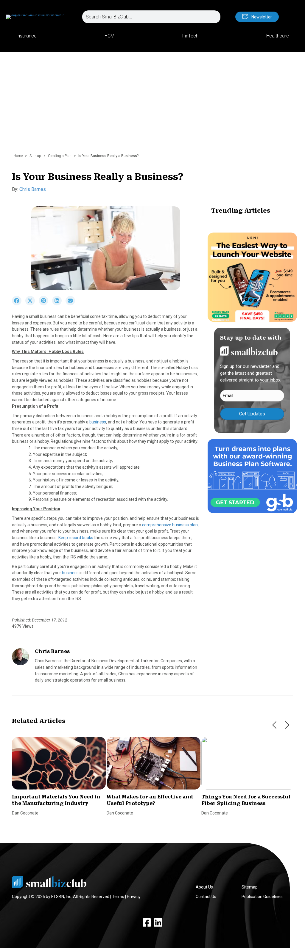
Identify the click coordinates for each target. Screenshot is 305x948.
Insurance (26, 36)
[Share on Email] (72, 304)
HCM (109, 36)
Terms (118, 896)
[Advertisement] (152, 105)
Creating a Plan (59, 156)
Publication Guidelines (262, 896)
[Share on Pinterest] (45, 304)
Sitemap (250, 887)
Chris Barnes (32, 189)
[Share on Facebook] (18, 304)
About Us (204, 887)
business (97, 422)
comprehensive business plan (170, 524)
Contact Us (206, 896)
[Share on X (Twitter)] (32, 304)
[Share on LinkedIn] (59, 304)
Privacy (134, 896)
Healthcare (277, 36)
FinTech (190, 36)
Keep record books (76, 537)
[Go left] (274, 725)
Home (18, 156)
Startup (35, 156)
